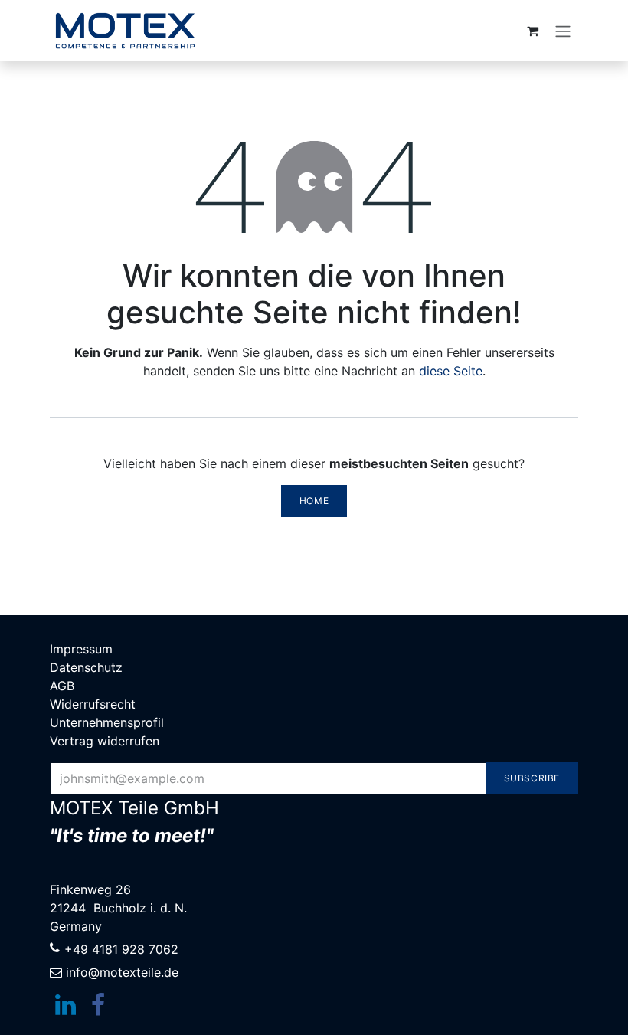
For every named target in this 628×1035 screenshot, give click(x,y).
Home (314, 500)
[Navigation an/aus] (563, 31)
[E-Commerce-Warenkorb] (532, 30)
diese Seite (450, 370)
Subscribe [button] (532, 778)
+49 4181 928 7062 (121, 949)
